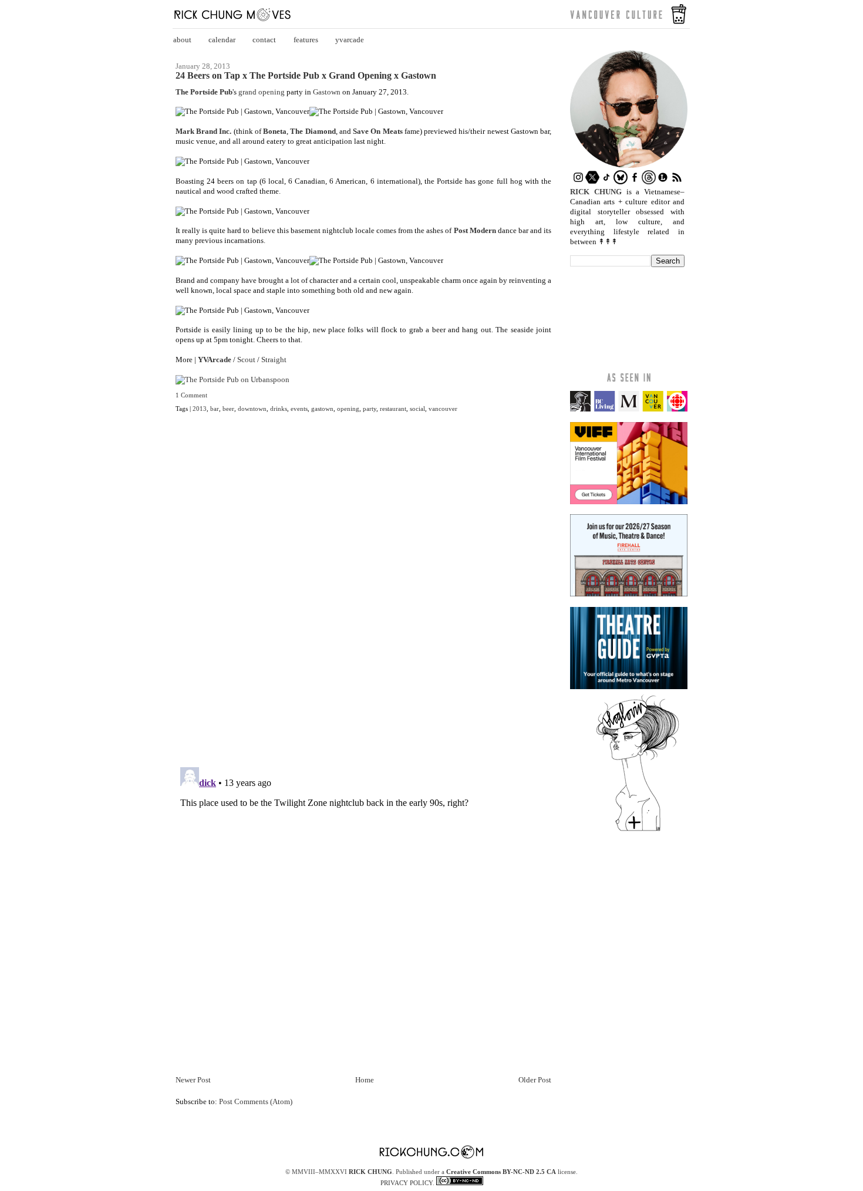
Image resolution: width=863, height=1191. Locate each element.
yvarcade (349, 39)
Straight (273, 359)
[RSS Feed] (677, 181)
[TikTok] (606, 181)
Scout (246, 359)
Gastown (327, 91)
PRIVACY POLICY (406, 1182)
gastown (322, 408)
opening (348, 408)
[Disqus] (363, 597)
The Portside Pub (204, 91)
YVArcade (214, 359)
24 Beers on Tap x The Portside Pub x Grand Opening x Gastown (306, 75)
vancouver (443, 408)
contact (264, 39)
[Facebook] (635, 181)
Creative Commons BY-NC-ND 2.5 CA (501, 1171)
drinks (278, 408)
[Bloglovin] (638, 830)
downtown (252, 408)
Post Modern (475, 230)
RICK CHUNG (370, 1171)
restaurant (393, 408)
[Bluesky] (620, 181)
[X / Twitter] (592, 181)
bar (214, 408)
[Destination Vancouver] (628, 408)
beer (228, 408)
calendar (221, 39)
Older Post (534, 1079)
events (299, 408)
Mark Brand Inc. (203, 131)
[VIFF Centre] (628, 501)
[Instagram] (578, 181)
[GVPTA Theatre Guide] (628, 686)
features (306, 39)
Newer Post (193, 1079)
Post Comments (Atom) (255, 1101)
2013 (200, 408)
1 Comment (191, 395)
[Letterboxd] (663, 181)
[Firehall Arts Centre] (628, 593)
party (369, 408)
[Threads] (649, 181)
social (417, 408)
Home (364, 1079)
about (182, 39)
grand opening (261, 91)
